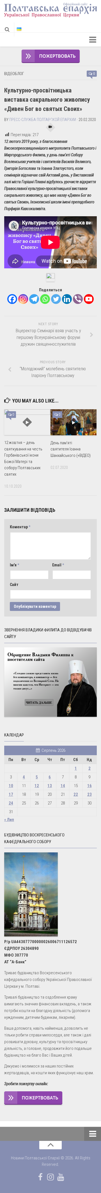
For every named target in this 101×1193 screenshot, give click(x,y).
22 (76, 794)
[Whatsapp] (45, 299)
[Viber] (78, 299)
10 (11, 785)
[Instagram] (23, 299)
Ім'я (14, 565)
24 (11, 803)
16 (89, 785)
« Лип (9, 819)
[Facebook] (12, 299)
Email (58, 565)
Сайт (14, 584)
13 (49, 785)
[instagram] (50, 1177)
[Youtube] (89, 299)
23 (89, 794)
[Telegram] (34, 299)
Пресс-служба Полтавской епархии (42, 119)
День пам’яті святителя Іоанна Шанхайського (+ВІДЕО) (70, 449)
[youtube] (61, 1177)
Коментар (20, 527)
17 (11, 794)
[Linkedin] (67, 299)
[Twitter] (56, 299)
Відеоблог (14, 73)
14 (63, 785)
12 (37, 785)
